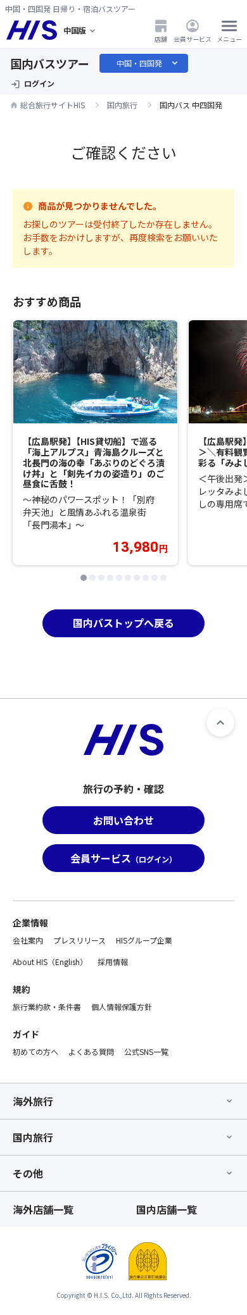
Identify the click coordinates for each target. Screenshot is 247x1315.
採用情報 (113, 961)
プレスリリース (79, 940)
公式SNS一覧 (146, 1051)
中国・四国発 (148, 63)
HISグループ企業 (144, 940)
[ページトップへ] (220, 723)
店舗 (161, 38)
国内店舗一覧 (166, 1209)
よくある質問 (91, 1051)
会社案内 (28, 940)
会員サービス (193, 38)
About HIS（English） (50, 961)
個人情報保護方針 (121, 1006)
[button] (83, 578)
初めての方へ (35, 1051)
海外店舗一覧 (43, 1209)
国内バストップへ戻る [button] (123, 622)
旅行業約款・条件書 (47, 1006)
